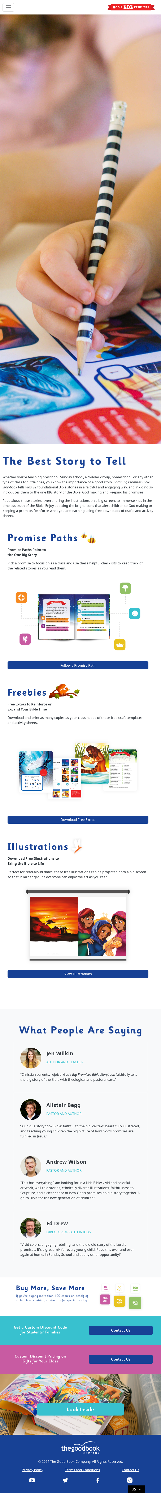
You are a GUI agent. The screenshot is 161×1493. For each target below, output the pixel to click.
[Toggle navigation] (8, 7)
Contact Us (130, 1470)
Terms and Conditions (82, 1470)
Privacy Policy (32, 1470)
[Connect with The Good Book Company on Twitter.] (65, 1480)
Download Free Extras (78, 819)
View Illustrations (78, 974)
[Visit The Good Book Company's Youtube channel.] (31, 1480)
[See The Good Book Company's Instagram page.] (129, 1480)
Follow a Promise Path (78, 665)
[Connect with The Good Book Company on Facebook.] (97, 1480)
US (136, 1490)
